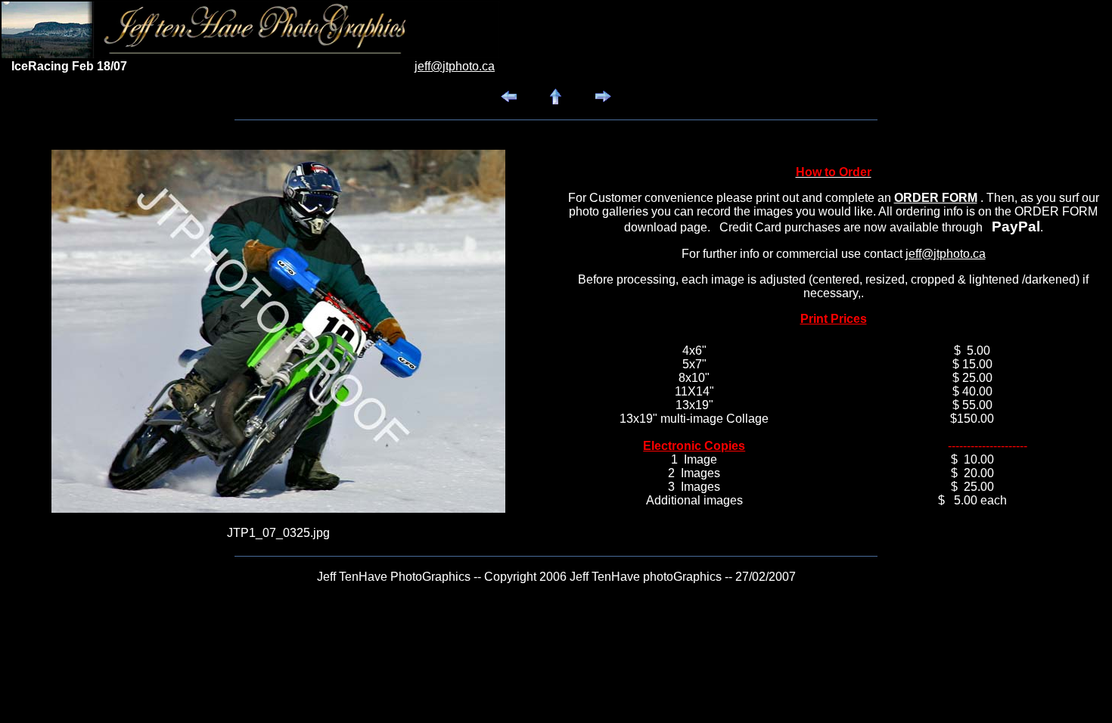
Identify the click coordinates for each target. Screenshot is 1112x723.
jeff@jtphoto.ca (945, 253)
